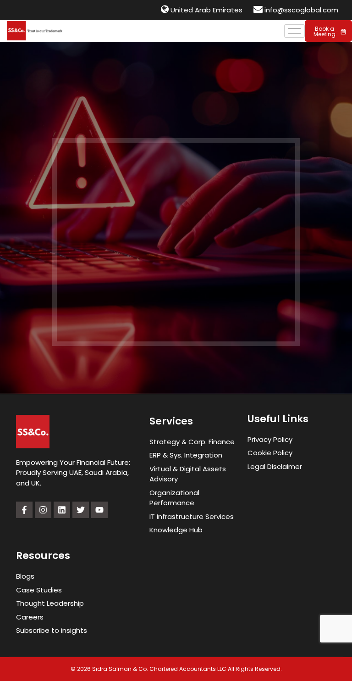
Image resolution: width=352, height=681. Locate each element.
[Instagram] (43, 510)
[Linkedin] (62, 510)
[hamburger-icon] (294, 31)
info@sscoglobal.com (301, 10)
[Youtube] (99, 510)
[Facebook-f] (24, 510)
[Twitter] (80, 510)
